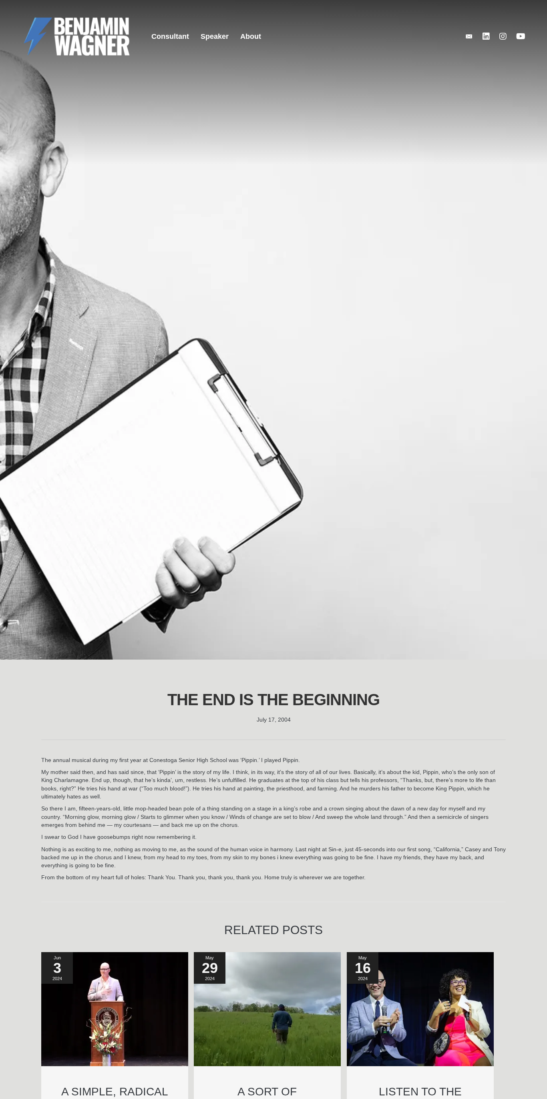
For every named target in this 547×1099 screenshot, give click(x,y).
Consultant (170, 36)
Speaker (215, 36)
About (250, 36)
